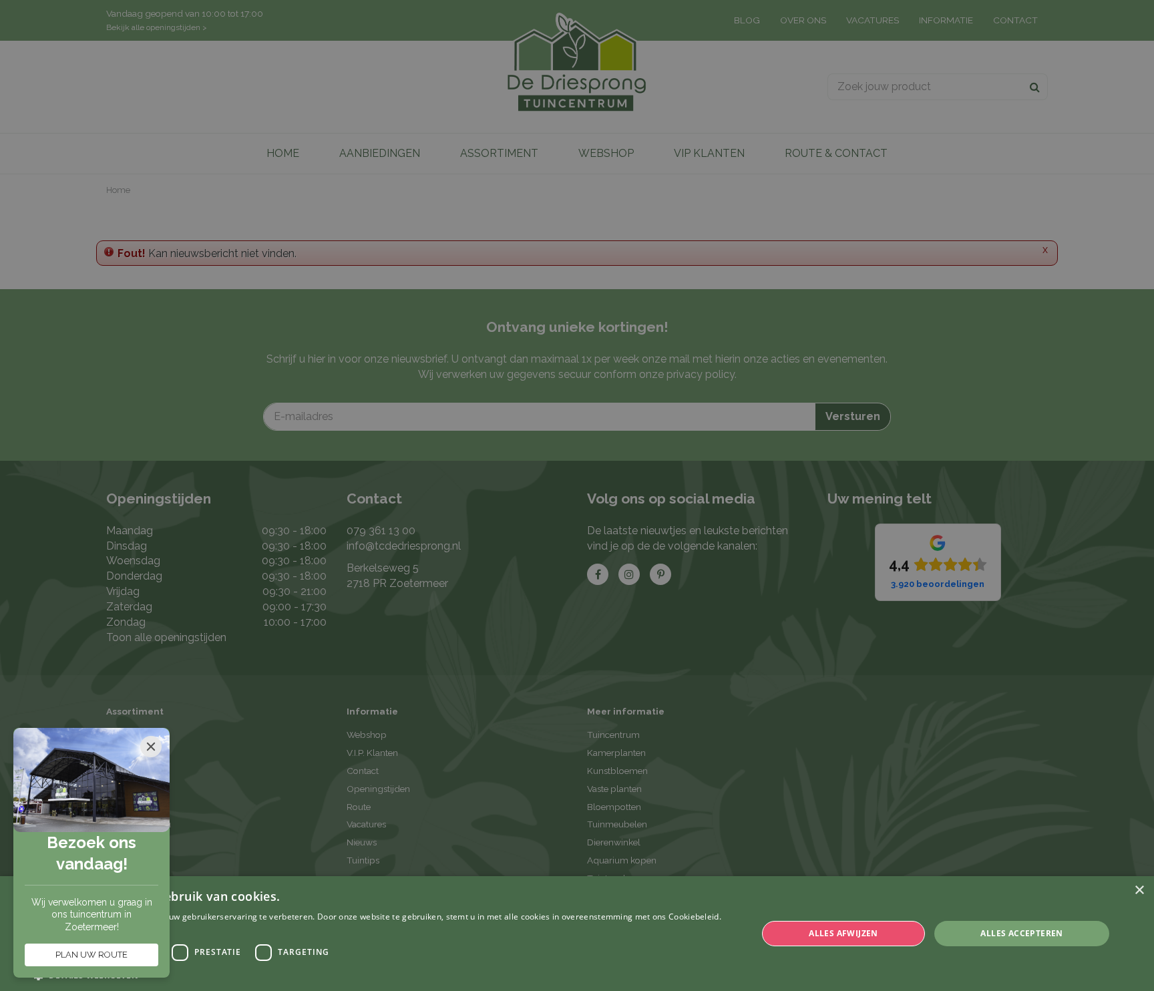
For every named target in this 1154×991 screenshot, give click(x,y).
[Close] (151, 746)
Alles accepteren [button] (1021, 933)
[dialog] (577, 933)
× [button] (1139, 890)
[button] (384, 974)
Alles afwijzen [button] (843, 933)
